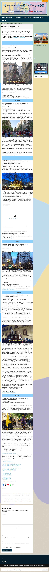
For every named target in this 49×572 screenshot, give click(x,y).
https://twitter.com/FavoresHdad (8, 289)
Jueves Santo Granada (7, 477)
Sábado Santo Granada (7, 479)
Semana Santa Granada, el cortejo (9, 470)
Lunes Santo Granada (7, 473)
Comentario (4, 514)
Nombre (3, 525)
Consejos (16, 17)
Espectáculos (30, 17)
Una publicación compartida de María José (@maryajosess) (12, 231)
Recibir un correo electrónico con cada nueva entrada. (11, 547)
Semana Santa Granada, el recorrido (9, 462)
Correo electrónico (20, 526)
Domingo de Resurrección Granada (9, 481)
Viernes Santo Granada (7, 478)
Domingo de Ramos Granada (8, 472)
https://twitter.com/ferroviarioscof (8, 155)
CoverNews (38, 565)
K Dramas (19, 17)
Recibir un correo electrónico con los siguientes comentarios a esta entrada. (15, 543)
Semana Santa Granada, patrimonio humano (11, 465)
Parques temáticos (9, 17)
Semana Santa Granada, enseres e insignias (11, 466)
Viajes (3, 17)
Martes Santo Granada (17, 48)
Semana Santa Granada (40, 17)
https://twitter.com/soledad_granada (9, 453)
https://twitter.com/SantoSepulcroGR (8, 392)
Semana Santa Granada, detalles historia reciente (12, 464)
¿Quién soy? (4, 20)
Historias (34, 17)
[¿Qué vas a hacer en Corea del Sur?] (41, 50)
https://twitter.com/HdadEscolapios (8, 238)
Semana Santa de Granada (19, 37)
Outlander (25, 17)
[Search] (47, 16)
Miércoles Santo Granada (7, 475)
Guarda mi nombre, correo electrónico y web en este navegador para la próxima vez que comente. (17, 538)
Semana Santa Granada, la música (9, 469)
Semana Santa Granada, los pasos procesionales (12, 468)
